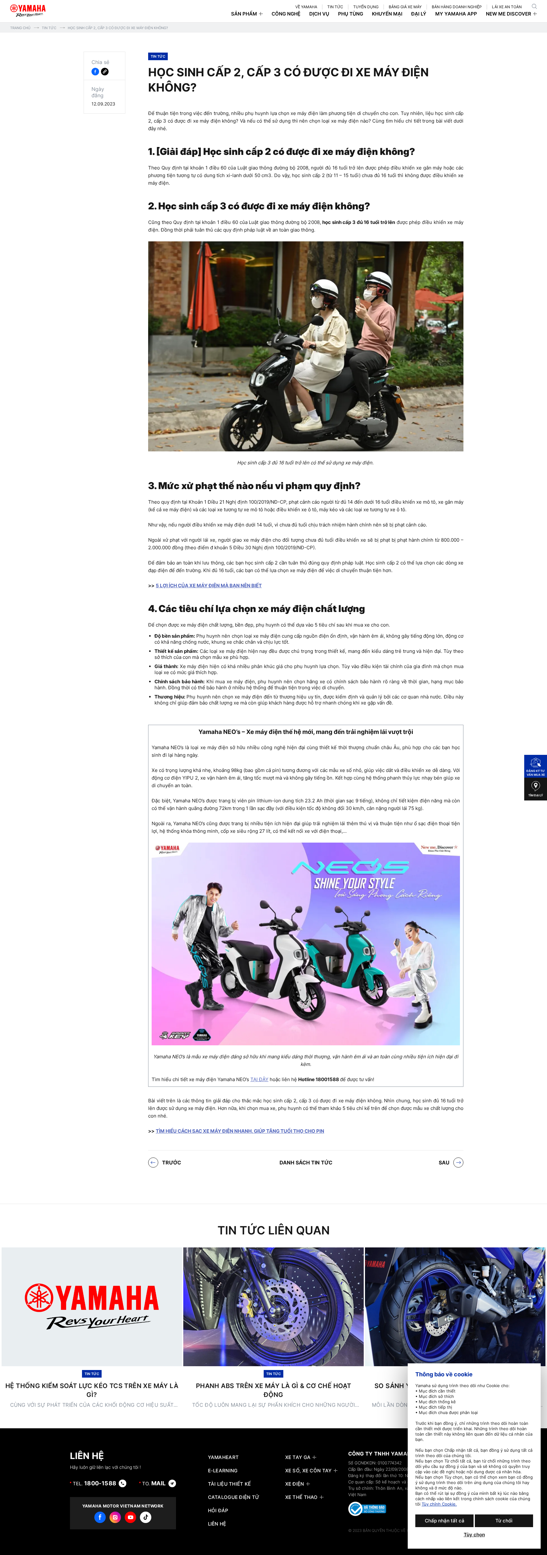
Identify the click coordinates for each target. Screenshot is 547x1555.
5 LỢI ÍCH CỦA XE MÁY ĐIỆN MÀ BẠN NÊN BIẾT (209, 586)
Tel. (94, 1483)
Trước (171, 1162)
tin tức (335, 6)
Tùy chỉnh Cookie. (439, 1504)
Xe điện (294, 1484)
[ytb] (130, 1517)
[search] (534, 6)
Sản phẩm (244, 14)
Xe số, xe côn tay (308, 1471)
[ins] (115, 1517)
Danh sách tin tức (306, 1162)
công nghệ (286, 14)
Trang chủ (20, 28)
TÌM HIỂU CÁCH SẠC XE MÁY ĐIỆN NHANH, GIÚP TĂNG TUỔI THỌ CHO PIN (240, 1131)
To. (154, 1483)
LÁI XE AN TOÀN (507, 6)
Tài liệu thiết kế (229, 1484)
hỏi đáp (218, 1511)
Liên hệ (217, 1524)
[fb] (100, 1517)
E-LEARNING (223, 1471)
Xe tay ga (298, 1457)
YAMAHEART (223, 1457)
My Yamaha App (456, 14)
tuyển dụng (366, 6)
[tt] (145, 1517)
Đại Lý (418, 14)
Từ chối (503, 1521)
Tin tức (49, 28)
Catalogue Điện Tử (234, 1497)
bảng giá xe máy (405, 6)
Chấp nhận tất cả (444, 1521)
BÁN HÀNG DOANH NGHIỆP (457, 6)
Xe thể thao (301, 1497)
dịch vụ (319, 14)
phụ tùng (350, 14)
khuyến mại (387, 14)
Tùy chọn (474, 1535)
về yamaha (306, 6)
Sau (444, 1162)
